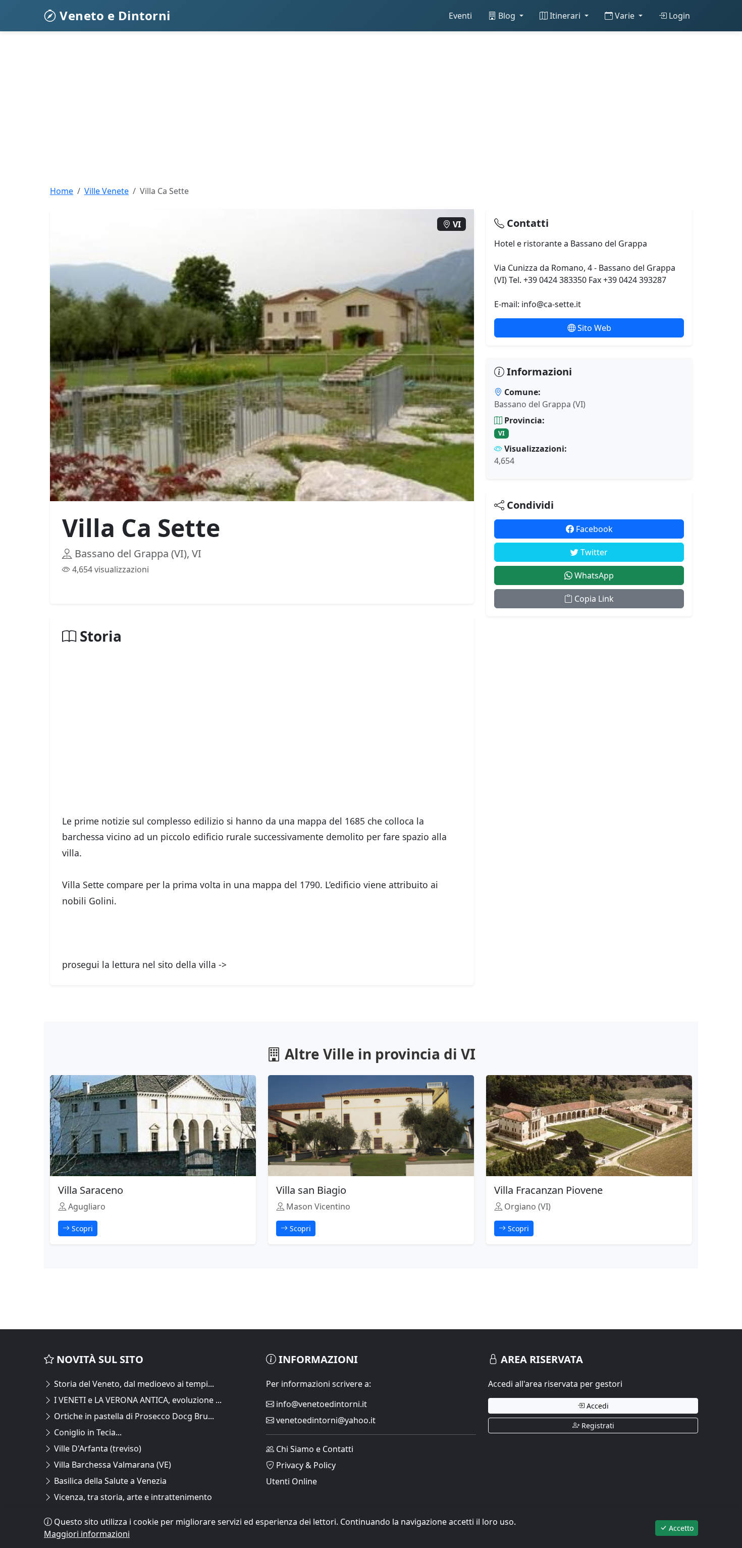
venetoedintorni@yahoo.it (325, 1420)
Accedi (597, 1406)
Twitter (593, 552)
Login (678, 15)
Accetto (680, 1528)
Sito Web (593, 327)
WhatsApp (593, 575)
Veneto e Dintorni (114, 15)
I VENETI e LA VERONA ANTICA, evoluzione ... (137, 1400)
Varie (625, 15)
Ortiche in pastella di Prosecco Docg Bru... (133, 1416)
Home (61, 191)
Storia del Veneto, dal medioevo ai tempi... (133, 1383)
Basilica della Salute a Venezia (109, 1480)
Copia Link (593, 598)
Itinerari (565, 15)
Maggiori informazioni (87, 1533)
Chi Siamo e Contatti (313, 1449)
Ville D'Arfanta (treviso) (96, 1448)
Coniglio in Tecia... (87, 1432)
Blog (506, 15)
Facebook (593, 529)
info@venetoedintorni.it (320, 1404)
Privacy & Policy (305, 1465)
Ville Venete (106, 191)
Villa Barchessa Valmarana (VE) (111, 1464)
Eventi (460, 15)
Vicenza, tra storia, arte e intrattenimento (132, 1497)
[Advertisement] (347, 114)
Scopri (81, 1228)
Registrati (596, 1425)
